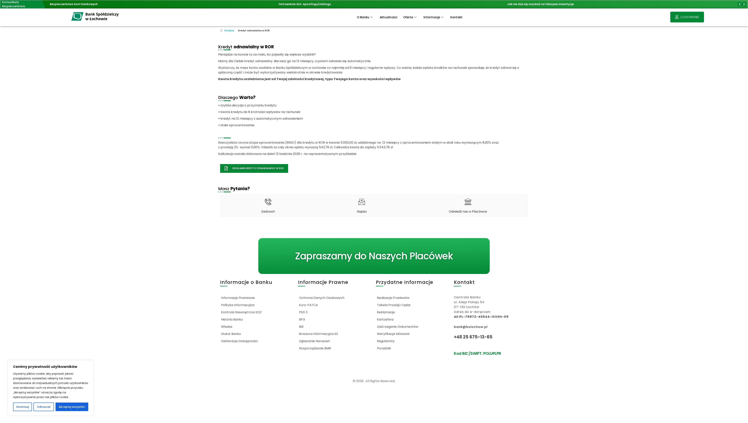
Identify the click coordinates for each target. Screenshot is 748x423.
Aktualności (388, 17)
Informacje (431, 17)
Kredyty (229, 30)
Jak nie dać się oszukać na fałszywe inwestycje (540, 4)
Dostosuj (22, 407)
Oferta (408, 17)
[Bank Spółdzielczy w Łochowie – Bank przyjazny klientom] (95, 16)
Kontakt (456, 17)
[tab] (268, 205)
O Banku (363, 17)
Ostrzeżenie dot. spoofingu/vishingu (305, 4)
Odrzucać (44, 407)
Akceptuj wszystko (72, 407)
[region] (51, 387)
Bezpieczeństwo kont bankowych (74, 4)
